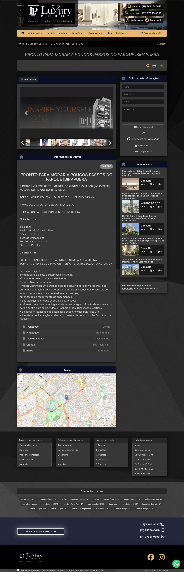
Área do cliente (151, 33)
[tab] (28, 79)
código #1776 (145, 509)
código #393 (29, 499)
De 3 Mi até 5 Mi (143, 459)
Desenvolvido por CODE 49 (156, 570)
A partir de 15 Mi (143, 473)
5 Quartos (101, 464)
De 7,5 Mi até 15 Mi (144, 469)
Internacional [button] (94, 33)
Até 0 (137, 445)
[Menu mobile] (22, 33)
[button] (27, 113)
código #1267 (49, 499)
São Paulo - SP (46, 44)
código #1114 (132, 499)
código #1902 (111, 499)
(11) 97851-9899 (152, 13)
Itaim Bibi (23, 450)
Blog (109, 33)
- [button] (21, 381)
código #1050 (59, 509)
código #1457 (130, 504)
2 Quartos (101, 450)
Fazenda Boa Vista (28, 445)
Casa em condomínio (68, 450)
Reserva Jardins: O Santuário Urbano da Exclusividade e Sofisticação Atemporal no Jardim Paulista (143, 240)
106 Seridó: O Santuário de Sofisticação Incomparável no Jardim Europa (142, 260)
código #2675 (50, 504)
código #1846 (38, 509)
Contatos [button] (119, 33)
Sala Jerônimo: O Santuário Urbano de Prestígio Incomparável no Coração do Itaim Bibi (141, 173)
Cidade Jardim (26, 459)
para (29, 504)
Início (24, 44)
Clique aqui (127, 288)
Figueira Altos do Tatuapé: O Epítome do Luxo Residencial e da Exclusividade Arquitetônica (142, 195)
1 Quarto (100, 445)
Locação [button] (76, 33)
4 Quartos (101, 459)
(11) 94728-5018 (152, 6)
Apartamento (62, 44)
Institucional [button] (34, 33)
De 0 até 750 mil (142, 450)
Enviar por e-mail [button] (144, 127)
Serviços (51, 33)
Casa (60, 459)
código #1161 (103, 509)
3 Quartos (101, 454)
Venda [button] (62, 33)
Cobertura (63, 454)
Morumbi (23, 464)
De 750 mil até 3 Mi (144, 454)
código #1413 (96, 504)
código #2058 (124, 509)
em (75, 499)
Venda (33, 44)
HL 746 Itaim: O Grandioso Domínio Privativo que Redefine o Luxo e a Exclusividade (139, 218)
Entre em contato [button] (42, 531)
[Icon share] (150, 557)
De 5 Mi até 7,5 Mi (143, 464)
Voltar (161, 44)
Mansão (62, 464)
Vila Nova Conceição (29, 454)
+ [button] (21, 377)
